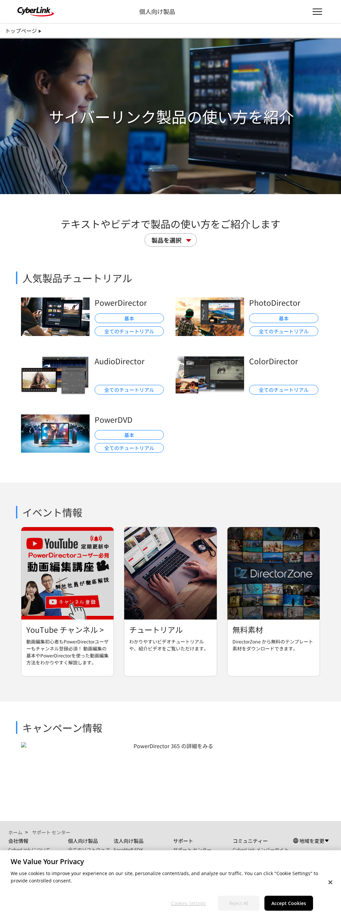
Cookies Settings (188, 903)
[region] (170, 883)
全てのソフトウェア (89, 849)
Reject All (238, 903)
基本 (129, 318)
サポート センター (192, 849)
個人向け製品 (157, 11)
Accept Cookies (288, 903)
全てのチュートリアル (129, 331)
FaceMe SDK (128, 849)
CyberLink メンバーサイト (261, 849)
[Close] (330, 882)
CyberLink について (29, 849)
